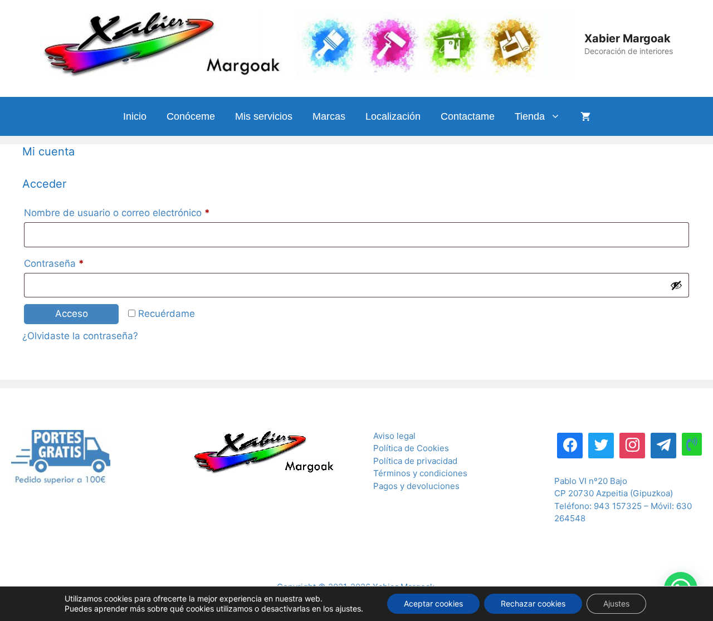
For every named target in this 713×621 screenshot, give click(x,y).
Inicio (134, 116)
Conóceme (191, 116)
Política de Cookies (411, 448)
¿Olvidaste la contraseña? (80, 335)
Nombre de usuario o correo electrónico (141, 212)
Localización (393, 116)
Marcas (328, 116)
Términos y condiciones (420, 473)
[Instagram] (632, 444)
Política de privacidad (415, 461)
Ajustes (616, 603)
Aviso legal (394, 436)
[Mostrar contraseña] (676, 285)
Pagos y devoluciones (416, 486)
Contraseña (78, 263)
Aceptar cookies (433, 603)
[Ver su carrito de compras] (585, 116)
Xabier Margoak (627, 38)
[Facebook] (569, 444)
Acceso (71, 313)
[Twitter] (601, 444)
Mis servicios (263, 116)
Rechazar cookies (533, 603)
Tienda (530, 116)
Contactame (468, 116)
